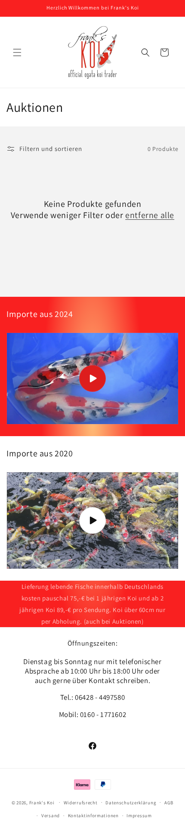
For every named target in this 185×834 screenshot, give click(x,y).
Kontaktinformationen (93, 815)
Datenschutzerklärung (130, 803)
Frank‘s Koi (42, 802)
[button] (17, 52)
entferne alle (149, 215)
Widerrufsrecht (81, 803)
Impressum (138, 815)
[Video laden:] (92, 378)
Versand (50, 815)
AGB (168, 803)
